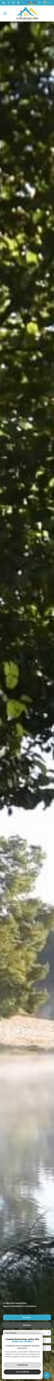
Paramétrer (22, 1365)
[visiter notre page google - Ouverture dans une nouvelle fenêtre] (18, 3)
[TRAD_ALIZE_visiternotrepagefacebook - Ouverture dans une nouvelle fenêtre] (8, 3)
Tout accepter (22, 1372)
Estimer (27, 1325)
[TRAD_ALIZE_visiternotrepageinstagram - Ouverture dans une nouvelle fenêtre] (13, 3)
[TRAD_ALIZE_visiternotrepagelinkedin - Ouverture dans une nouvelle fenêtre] (4, 3)
